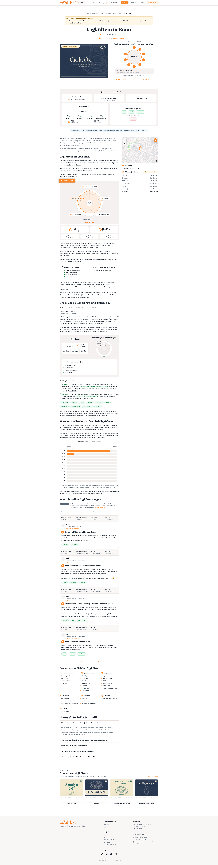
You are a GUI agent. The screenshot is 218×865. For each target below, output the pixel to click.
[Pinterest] (111, 854)
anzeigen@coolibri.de (141, 837)
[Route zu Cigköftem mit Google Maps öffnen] (155, 140)
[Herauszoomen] (124, 143)
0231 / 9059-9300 (140, 839)
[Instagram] (116, 854)
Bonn (114, 13)
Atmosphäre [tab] (80, 307)
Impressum (107, 835)
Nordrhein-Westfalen (105, 13)
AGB (105, 837)
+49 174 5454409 (123, 79)
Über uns (106, 824)
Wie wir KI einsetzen (140, 130)
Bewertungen (118, 38)
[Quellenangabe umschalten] (156, 161)
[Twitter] (107, 854)
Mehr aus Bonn (152, 776)
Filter (64, 512)
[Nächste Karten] (155, 793)
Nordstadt (121, 13)
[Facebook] (102, 854)
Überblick (98, 38)
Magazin (133, 2)
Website (147, 79)
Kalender (141, 2)
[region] (140, 150)
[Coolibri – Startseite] (68, 2)
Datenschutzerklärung (110, 839)
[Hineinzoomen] (124, 140)
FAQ (105, 827)
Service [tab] (70, 307)
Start (88, 13)
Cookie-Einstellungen (110, 844)
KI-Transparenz (108, 842)
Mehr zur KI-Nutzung (101, 507)
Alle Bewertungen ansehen (88, 662)
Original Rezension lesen (72, 528)
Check (107, 38)
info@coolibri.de (139, 834)
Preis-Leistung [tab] (92, 307)
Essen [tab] (62, 307)
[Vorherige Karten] (63, 793)
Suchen (124, 3)
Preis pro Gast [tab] (83, 441)
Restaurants (152, 2)
